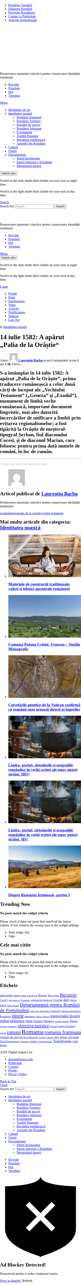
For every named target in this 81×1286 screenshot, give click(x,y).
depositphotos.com (20, 1059)
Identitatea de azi (19, 110)
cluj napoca (14, 1000)
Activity (13, 308)
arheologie (32, 996)
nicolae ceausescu (8, 1026)
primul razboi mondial (62, 1026)
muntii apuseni (62, 1021)
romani (14, 1032)
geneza (13, 513)
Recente (13, 84)
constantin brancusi (42, 1000)
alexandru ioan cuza (13, 995)
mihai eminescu (12, 1021)
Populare (14, 88)
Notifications (16, 312)
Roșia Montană (30, 1037)
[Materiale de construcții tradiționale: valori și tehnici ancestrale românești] (44, 556)
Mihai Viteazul (34, 1021)
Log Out (14, 320)
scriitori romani (45, 1037)
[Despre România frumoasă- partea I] (44, 867)
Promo (12, 1070)
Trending (14, 95)
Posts (11, 297)
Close (3, 1085)
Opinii (12, 151)
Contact (13, 1066)
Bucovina (53, 995)
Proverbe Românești (21, 12)
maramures (30, 1016)
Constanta (25, 1000)
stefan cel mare (69, 1037)
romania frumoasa (62, 1032)
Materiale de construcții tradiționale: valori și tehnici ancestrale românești (39, 586)
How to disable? (10, 1280)
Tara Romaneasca (10, 1041)
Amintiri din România (31, 143)
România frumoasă (29, 117)
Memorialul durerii (29, 166)
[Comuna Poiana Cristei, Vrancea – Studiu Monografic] (44, 616)
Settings (13, 316)
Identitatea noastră (20, 113)
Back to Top (8, 1081)
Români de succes (28, 125)
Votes (12, 305)
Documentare (17, 154)
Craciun (58, 1000)
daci (66, 1000)
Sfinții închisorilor (28, 158)
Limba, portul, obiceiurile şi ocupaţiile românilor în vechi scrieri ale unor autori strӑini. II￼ (42, 834)
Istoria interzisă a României (34, 162)
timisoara (24, 1041)
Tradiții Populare (27, 136)
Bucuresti (68, 994)
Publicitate (15, 1063)
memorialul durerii (65, 1016)
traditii (34, 1041)
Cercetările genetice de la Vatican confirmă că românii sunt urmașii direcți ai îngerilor (44, 707)
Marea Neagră (43, 1017)
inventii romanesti (50, 1011)
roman (3, 1033)
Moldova (49, 1021)
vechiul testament (52, 513)
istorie (18, 1015)
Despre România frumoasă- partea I (39, 895)
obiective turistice (33, 1025)
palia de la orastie (29, 513)
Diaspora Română (20, 9)
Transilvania (62, 1041)
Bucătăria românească (31, 139)
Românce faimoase (29, 128)
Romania (33, 1031)
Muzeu (74, 1021)
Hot (10, 92)
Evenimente (24, 132)
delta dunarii (13, 1005)
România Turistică (20, 5)
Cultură (13, 147)
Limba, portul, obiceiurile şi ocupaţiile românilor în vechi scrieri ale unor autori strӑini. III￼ (42, 769)
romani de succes (11, 1037)
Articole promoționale (22, 20)
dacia (73, 1000)
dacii (3, 1005)
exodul (4, 513)
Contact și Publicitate (22, 16)
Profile (12, 293)
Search (60, 206)
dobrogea (34, 1011)
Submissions (16, 301)
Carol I (4, 1000)
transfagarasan (45, 1041)
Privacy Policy (17, 1074)
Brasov (42, 995)
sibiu (56, 1037)
